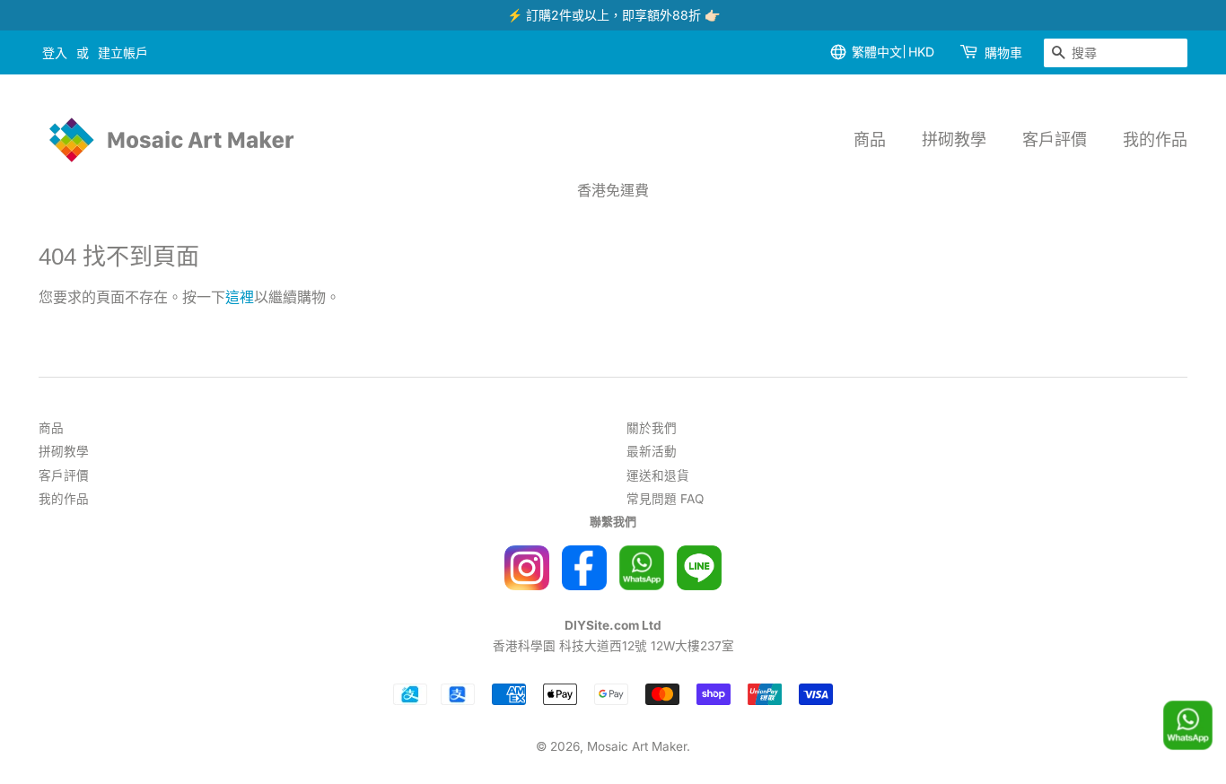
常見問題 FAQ (665, 499)
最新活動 (651, 451)
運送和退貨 (657, 475)
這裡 (239, 297)
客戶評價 (1054, 139)
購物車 (1003, 52)
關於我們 (651, 428)
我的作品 (1155, 139)
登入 (54, 52)
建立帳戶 (123, 52)
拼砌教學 (954, 139)
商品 (870, 139)
